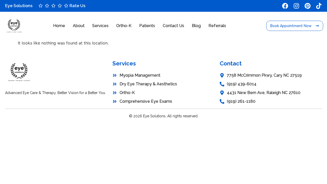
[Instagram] (296, 6)
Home (59, 25)
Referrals (217, 25)
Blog (196, 25)
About (79, 25)
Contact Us (173, 25)
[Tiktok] (319, 6)
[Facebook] (285, 6)
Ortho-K (124, 25)
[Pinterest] (308, 6)
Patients (147, 25)
